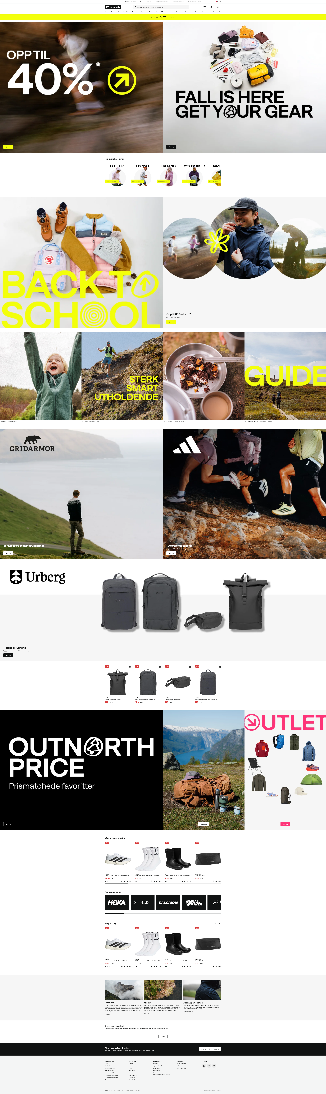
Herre (113, 11)
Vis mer (163, 1036)
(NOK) (108, 1090)
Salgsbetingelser (110, 1068)
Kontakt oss (108, 1066)
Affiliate (179, 1066)
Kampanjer (179, 11)
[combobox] (161, 7)
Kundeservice (206, 11)
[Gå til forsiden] (113, 7)
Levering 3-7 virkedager (194, 1)
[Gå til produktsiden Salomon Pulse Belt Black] (208, 859)
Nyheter (144, 11)
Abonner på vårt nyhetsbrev (210, 1049)
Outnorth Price (161, 11)
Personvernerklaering (111, 1075)
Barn (119, 11)
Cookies (219, 1090)
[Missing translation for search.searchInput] (134, 7)
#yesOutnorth (157, 1066)
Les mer (107, 1014)
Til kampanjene (188, 1011)
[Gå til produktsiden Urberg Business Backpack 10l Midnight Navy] (208, 682)
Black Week (156, 1070)
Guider (197, 11)
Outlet (151, 11)
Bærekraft (216, 11)
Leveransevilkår (109, 1073)
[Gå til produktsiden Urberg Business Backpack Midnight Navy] (148, 682)
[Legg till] (130, 667)
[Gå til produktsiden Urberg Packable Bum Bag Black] (178, 682)
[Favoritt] (204, 7)
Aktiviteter (135, 11)
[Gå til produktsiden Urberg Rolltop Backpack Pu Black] (118, 682)
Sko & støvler (133, 1075)
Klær (130, 1073)
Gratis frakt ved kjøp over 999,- (133, 1)
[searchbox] (162, 7)
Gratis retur (149, 1)
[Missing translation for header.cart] (218, 7)
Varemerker (189, 11)
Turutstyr (126, 11)
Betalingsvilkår (109, 1070)
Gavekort (132, 1077)
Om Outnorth (181, 1063)
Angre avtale (109, 1079)
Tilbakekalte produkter (112, 1077)
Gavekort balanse (134, 1079)
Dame (107, 11)
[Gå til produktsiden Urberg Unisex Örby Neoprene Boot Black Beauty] (178, 859)
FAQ (106, 1063)
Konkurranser (181, 1068)
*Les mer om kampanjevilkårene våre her (161, 1073)
